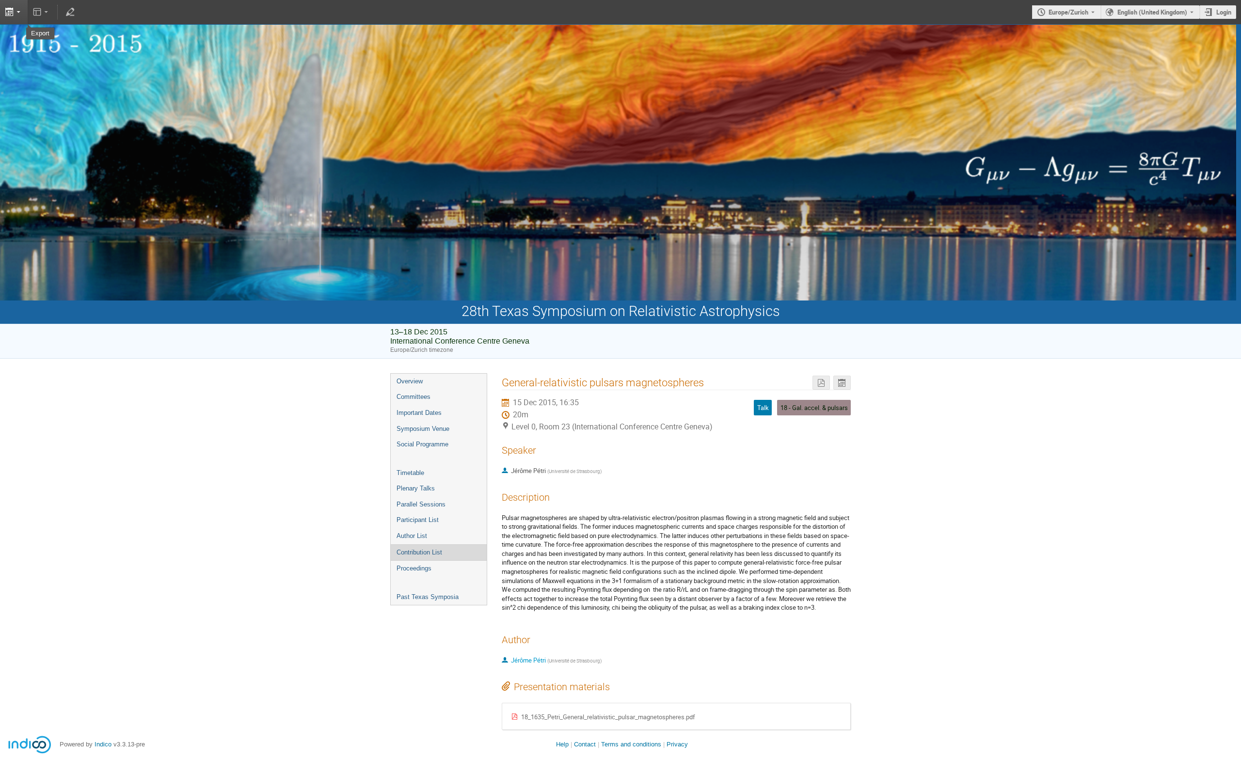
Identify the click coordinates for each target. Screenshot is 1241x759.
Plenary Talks (416, 488)
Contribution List (419, 552)
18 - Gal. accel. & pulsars (814, 407)
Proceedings (414, 568)
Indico (103, 744)
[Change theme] (41, 12)
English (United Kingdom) (1152, 12)
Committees (413, 396)
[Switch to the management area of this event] (70, 12)
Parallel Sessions (421, 504)
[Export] (842, 383)
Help (562, 744)
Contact (585, 744)
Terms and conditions (631, 744)
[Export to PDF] (821, 383)
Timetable (410, 472)
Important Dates (419, 412)
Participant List (418, 519)
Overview (410, 381)
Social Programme (422, 444)
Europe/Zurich (1068, 12)
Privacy (677, 744)
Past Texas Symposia (428, 597)
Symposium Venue (423, 428)
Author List (412, 535)
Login (1223, 12)
